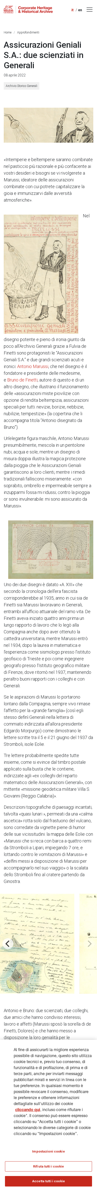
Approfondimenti (28, 32)
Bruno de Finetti (22, 380)
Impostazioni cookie (48, 1151)
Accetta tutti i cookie (48, 1181)
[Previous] (7, 943)
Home (7, 32)
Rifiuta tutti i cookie (48, 1166)
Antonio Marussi (32, 366)
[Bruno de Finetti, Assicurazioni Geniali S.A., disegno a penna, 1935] (41, 274)
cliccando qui (27, 1110)
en (80, 10)
